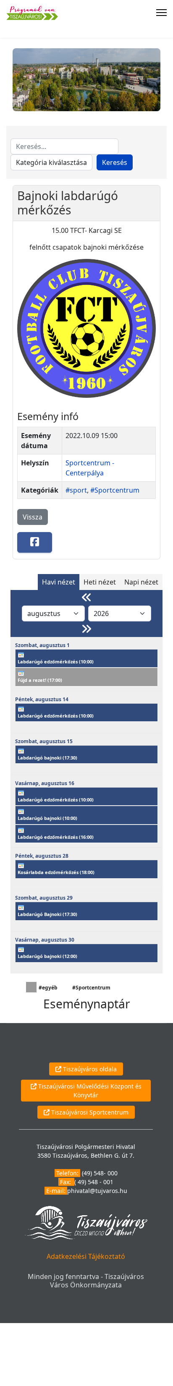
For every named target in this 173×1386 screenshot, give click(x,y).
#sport (76, 490)
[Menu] (161, 12)
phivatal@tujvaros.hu (97, 1191)
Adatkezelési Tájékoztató (86, 1256)
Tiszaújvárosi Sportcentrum (89, 1112)
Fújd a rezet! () (40, 680)
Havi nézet (58, 582)
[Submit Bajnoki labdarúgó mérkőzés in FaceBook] (34, 542)
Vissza (32, 517)
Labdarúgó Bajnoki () (47, 914)
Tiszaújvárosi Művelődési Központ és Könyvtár (89, 1090)
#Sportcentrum (114, 490)
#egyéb (48, 987)
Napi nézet (141, 582)
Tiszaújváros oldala (89, 1069)
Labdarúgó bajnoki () (47, 757)
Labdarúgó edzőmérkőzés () (56, 661)
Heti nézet (100, 582)
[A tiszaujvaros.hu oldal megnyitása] (85, 1222)
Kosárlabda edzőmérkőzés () (56, 872)
